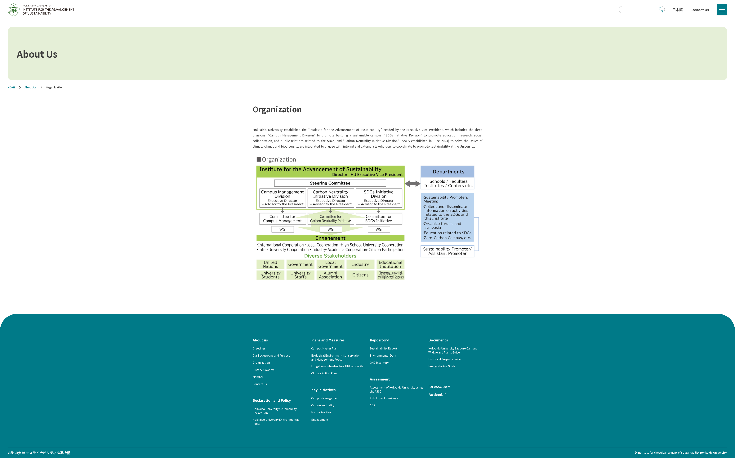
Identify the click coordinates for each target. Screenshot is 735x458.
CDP (372, 405)
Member (258, 377)
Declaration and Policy (272, 400)
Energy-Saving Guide (441, 366)
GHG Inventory (379, 362)
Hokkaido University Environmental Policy (276, 421)
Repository (379, 339)
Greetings (259, 348)
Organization (261, 362)
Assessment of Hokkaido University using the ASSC (396, 389)
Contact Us (699, 9)
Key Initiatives (323, 389)
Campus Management (325, 398)
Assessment (380, 378)
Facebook (435, 394)
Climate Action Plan (324, 373)
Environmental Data (383, 355)
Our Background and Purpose (271, 355)
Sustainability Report (383, 348)
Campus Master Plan (324, 348)
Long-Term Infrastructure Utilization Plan (338, 366)
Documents (438, 339)
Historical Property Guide (444, 359)
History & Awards (263, 370)
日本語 (677, 9)
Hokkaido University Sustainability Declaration (275, 411)
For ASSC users (439, 386)
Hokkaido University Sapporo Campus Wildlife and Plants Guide (452, 350)
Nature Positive (321, 412)
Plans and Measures (328, 339)
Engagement (319, 419)
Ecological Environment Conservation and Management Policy (335, 357)
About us (260, 339)
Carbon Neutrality (322, 405)
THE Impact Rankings (384, 398)
